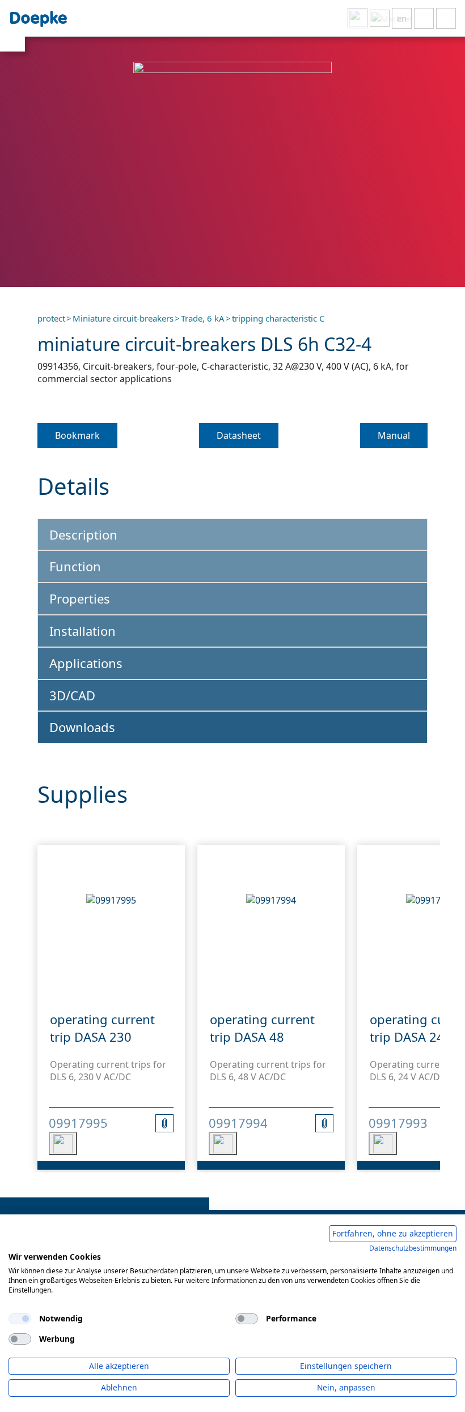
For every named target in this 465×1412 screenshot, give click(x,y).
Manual (394, 435)
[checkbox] (20, 1318)
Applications (85, 662)
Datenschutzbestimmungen (412, 1248)
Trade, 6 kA (203, 318)
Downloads (82, 726)
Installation (82, 630)
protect (51, 318)
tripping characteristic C (278, 318)
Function (75, 566)
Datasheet (239, 435)
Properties (79, 598)
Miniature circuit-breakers (123, 318)
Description (83, 534)
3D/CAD (72, 695)
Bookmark (77, 435)
